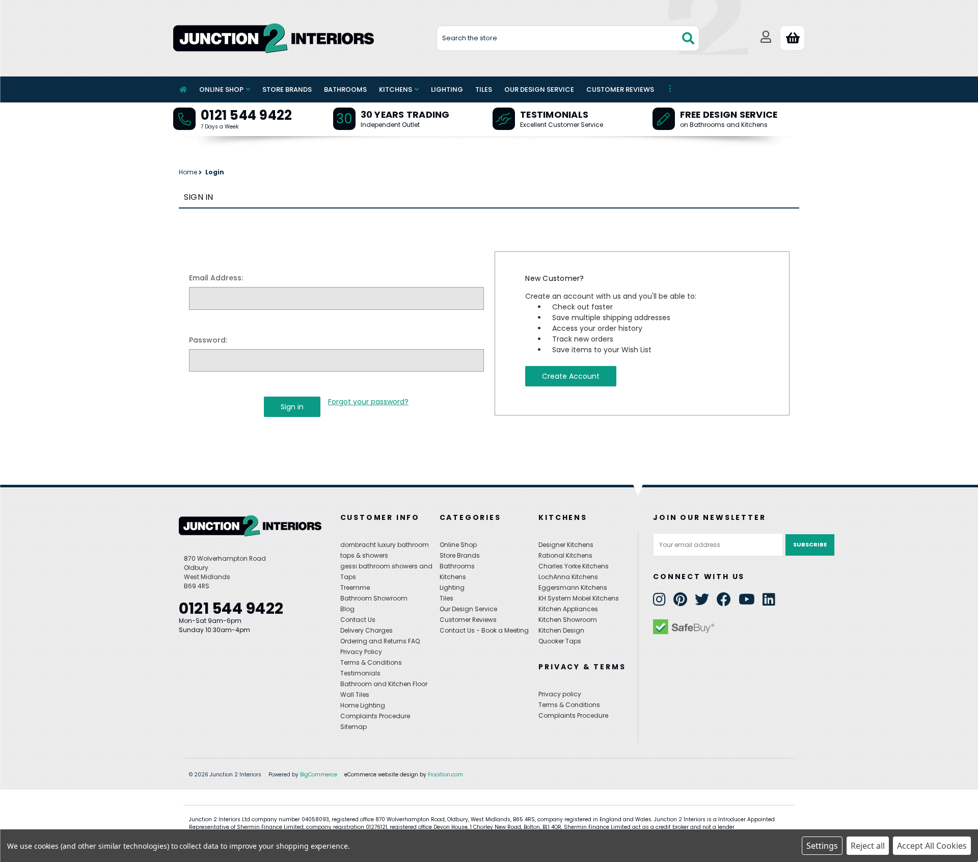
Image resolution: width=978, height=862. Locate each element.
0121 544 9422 (246, 115)
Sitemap (353, 726)
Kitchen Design (561, 630)
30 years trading (405, 114)
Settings (822, 845)
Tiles (483, 89)
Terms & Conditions (371, 662)
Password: (208, 340)
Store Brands (287, 89)
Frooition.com (445, 774)
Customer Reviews (620, 89)
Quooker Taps (559, 641)
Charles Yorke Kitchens (573, 566)
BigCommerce (318, 774)
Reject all (868, 845)
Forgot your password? (368, 402)
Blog (347, 609)
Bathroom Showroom (374, 598)
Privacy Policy (361, 651)
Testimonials (554, 114)
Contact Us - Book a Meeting (484, 630)
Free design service (729, 114)
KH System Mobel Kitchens (578, 598)
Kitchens (395, 89)
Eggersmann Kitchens (572, 587)
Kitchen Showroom (567, 619)
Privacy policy (559, 694)
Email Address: (216, 278)
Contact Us (357, 619)
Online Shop (221, 89)
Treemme (355, 587)
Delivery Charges (366, 630)
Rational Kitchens (565, 555)
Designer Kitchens (565, 544)
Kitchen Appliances (568, 609)
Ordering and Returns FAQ (380, 641)
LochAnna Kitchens (568, 576)
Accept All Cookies (932, 845)
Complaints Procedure (375, 716)
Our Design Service (539, 89)
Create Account (571, 376)
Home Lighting (362, 705)
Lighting (447, 89)
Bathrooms (345, 89)
